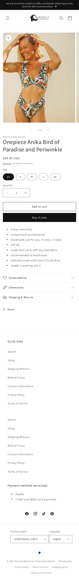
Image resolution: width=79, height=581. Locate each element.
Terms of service (40, 567)
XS (8, 177)
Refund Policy (16, 377)
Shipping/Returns (19, 369)
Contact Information (20, 386)
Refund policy (65, 561)
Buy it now (39, 217)
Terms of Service (18, 403)
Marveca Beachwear (25, 561)
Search (12, 351)
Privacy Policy (16, 395)
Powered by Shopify (45, 561)
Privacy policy (22, 567)
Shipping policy (60, 567)
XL (55, 177)
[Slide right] (48, 130)
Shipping (7, 163)
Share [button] (10, 309)
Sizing (11, 360)
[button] (7, 18)
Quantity (7, 185)
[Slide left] (31, 130)
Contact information (41, 572)
